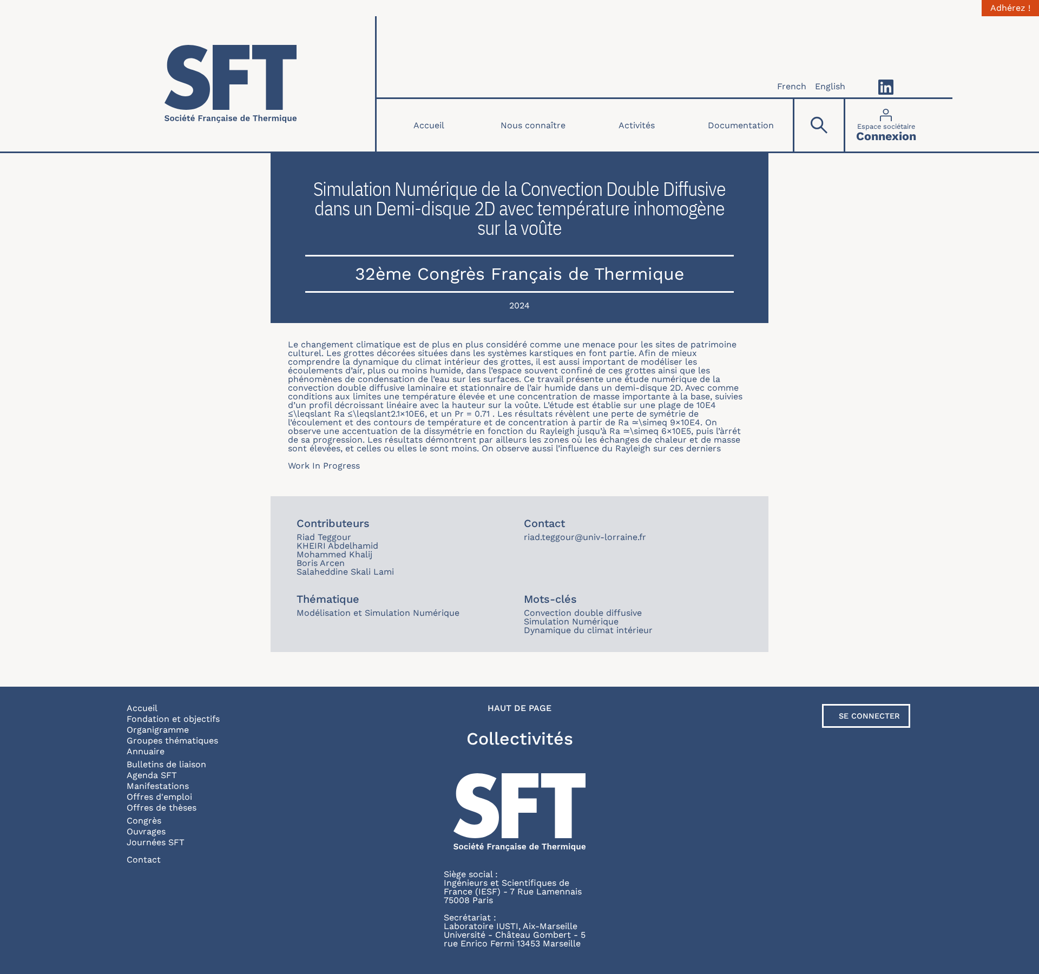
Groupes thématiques (172, 740)
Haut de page (519, 708)
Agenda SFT (152, 775)
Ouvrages (146, 831)
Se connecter (869, 716)
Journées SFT (156, 842)
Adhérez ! (1010, 8)
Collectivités (519, 738)
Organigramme (158, 730)
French (791, 86)
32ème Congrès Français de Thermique (519, 274)
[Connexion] (886, 125)
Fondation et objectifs (173, 719)
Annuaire (146, 751)
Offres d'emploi (159, 797)
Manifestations (158, 786)
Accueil (428, 125)
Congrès (144, 820)
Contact (144, 859)
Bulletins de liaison (166, 764)
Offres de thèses (161, 807)
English (830, 86)
